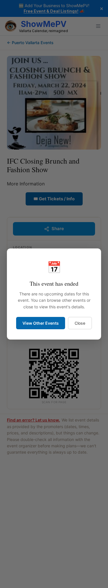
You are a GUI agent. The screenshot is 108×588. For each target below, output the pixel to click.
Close (80, 323)
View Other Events (40, 323)
